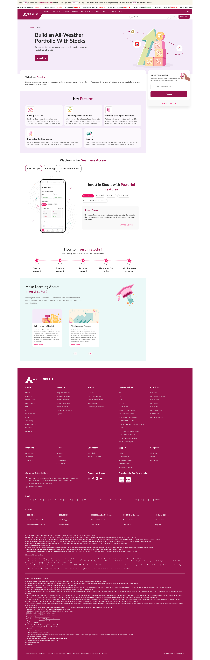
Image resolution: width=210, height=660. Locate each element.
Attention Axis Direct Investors (37, 578)
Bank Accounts (96, 653)
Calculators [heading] (93, 448)
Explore (28, 510)
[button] (33, 168)
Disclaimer (42, 653)
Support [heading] (122, 448)
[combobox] (150, 16)
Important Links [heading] (126, 387)
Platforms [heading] (29, 448)
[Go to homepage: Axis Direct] (30, 14)
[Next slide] (90, 353)
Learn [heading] (59, 448)
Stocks (39, 27)
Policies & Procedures (73, 653)
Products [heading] (29, 387)
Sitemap (104, 653)
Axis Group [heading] (155, 387)
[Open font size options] (188, 11)
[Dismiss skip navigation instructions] (190, 2)
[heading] (63, 38)
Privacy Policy (85, 653)
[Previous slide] (75, 353)
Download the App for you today (133, 473)
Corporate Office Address (36, 473)
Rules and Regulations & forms (56, 653)
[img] (89, 478)
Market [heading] (91, 387)
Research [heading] (61, 387)
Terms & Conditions (31, 653)
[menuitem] (47, 11)
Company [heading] (154, 448)
